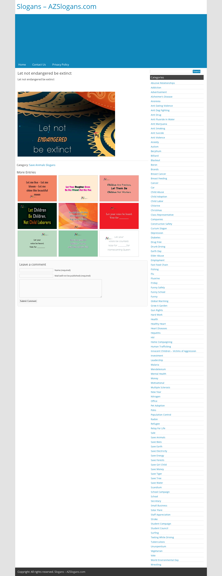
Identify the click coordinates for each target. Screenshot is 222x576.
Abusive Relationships (163, 83)
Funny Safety (158, 287)
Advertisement (159, 92)
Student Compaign (161, 523)
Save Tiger (156, 473)
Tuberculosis (158, 541)
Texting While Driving (162, 537)
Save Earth (156, 446)
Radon (154, 419)
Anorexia (155, 101)
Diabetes (155, 237)
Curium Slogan (159, 228)
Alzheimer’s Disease (161, 96)
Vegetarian (157, 550)
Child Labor (157, 201)
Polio (153, 410)
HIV (152, 337)
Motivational (157, 382)
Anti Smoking (158, 128)
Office (154, 401)
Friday (154, 282)
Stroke (154, 519)
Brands (155, 169)
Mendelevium (158, 369)
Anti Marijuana (159, 123)
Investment (157, 355)
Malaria (155, 364)
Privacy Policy (60, 64)
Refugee (155, 423)
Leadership (157, 360)
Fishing (155, 269)
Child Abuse (157, 192)
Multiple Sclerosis (160, 387)
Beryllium (156, 151)
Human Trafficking (161, 346)
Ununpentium (158, 546)
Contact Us (39, 64)
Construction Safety (161, 223)
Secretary (156, 500)
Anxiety (155, 142)
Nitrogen (155, 396)
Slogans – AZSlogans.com (57, 6)
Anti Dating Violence (162, 105)
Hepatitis (156, 332)
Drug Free (156, 242)
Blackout (155, 160)
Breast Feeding (159, 178)
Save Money (157, 469)
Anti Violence (158, 137)
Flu (152, 273)
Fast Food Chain (159, 264)
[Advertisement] (111, 37)
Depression (157, 232)
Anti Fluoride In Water (163, 119)
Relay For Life (158, 428)
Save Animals (158, 437)
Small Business (159, 505)
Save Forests (157, 460)
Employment (157, 260)
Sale (153, 432)
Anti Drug (156, 114)
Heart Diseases (159, 328)
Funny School (158, 292)
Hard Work (156, 314)
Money (154, 378)
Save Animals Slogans (42, 165)
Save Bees (156, 441)
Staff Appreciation (160, 514)
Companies (157, 219)
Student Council (159, 528)
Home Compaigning (161, 341)
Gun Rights (157, 310)
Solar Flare (156, 510)
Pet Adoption (158, 405)
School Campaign (160, 491)
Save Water (157, 482)
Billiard (155, 155)
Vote (153, 555)
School (154, 496)
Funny (154, 296)
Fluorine (155, 278)
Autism (154, 146)
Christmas (156, 210)
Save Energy (157, 455)
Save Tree (156, 478)
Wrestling (156, 564)
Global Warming (159, 301)
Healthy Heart (158, 323)
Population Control (161, 414)
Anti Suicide (157, 133)
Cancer (154, 182)
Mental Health (158, 373)
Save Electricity (159, 451)
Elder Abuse (157, 255)
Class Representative (162, 214)
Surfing (155, 532)
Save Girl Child (159, 464)
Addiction (156, 87)
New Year (156, 391)
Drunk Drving (158, 246)
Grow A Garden (159, 305)
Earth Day (156, 251)
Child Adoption (159, 196)
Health (154, 319)
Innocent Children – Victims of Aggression (173, 351)
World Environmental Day (165, 560)
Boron (154, 164)
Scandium (156, 487)
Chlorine (155, 205)
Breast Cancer (158, 173)
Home (22, 64)
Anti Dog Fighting (160, 110)
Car (153, 187)
